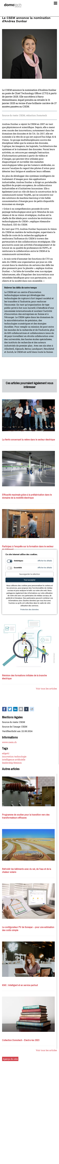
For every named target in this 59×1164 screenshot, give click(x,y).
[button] (54, 2)
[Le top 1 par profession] (28, 415)
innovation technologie (14, 756)
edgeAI (5, 753)
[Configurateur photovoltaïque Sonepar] (28, 901)
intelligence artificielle (13, 759)
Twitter (11, 709)
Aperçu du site (10, 1058)
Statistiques (18, 561)
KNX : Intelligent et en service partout (20, 985)
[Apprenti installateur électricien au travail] (28, 523)
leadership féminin (12, 762)
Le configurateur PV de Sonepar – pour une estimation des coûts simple (28, 929)
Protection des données (29, 609)
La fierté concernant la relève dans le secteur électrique (28, 439)
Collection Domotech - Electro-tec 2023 (20, 1040)
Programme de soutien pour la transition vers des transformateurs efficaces (26, 816)
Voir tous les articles (46, 688)
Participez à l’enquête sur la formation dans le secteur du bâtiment (28, 548)
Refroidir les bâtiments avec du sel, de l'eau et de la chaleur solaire (26, 870)
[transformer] (28, 791)
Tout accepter (29, 580)
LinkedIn (17, 709)
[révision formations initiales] (28, 643)
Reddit (33, 709)
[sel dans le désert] (28, 845)
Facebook (6, 709)
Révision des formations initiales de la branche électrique (24, 677)
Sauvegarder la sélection (29, 574)
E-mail (22, 709)
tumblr (28, 709)
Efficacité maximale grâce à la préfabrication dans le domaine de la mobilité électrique (27, 496)
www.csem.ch (9, 742)
